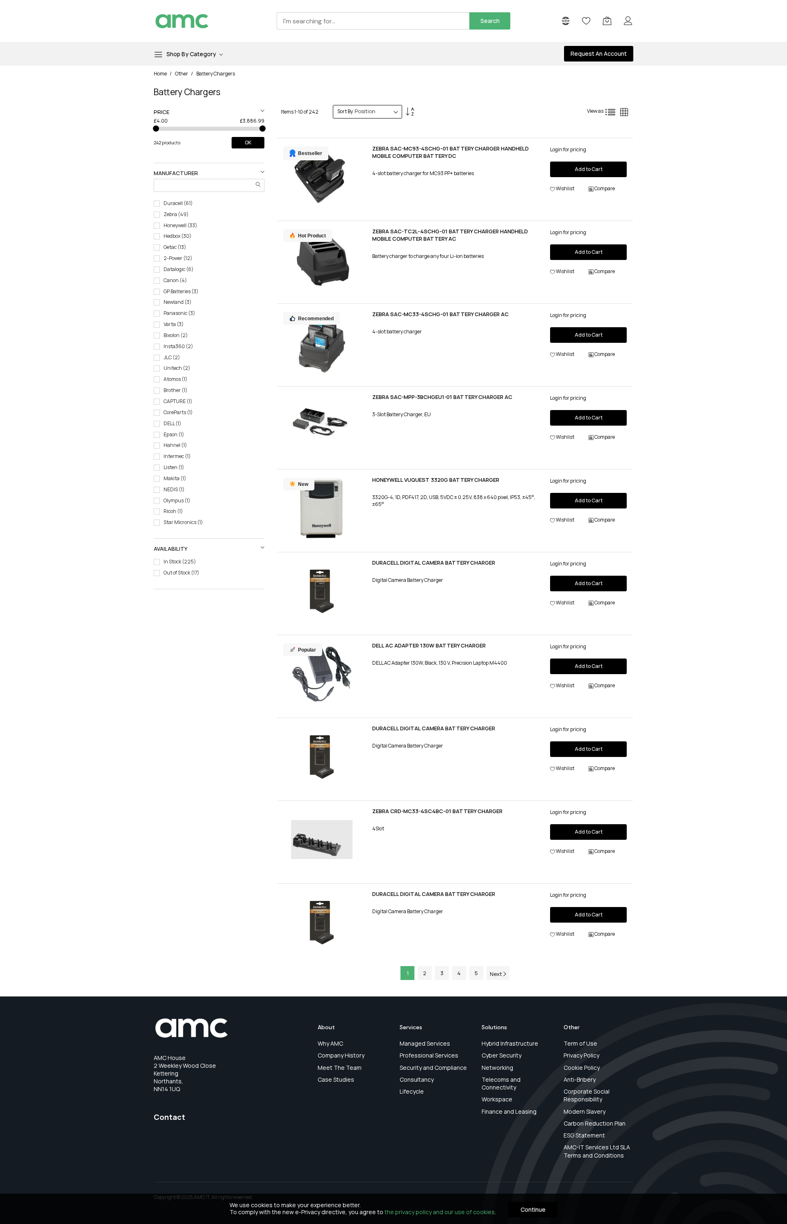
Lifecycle (412, 1091)
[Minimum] (156, 128)
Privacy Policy (581, 1055)
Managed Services (425, 1043)
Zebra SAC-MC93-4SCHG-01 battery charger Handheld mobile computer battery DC (450, 152)
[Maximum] (262, 128)
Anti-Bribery (580, 1079)
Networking (497, 1067)
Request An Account (599, 53)
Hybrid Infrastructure (510, 1043)
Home (161, 73)
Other (182, 73)
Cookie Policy (582, 1067)
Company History (341, 1055)
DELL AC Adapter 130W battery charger (429, 645)
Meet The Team (340, 1067)
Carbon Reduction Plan (595, 1123)
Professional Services (429, 1055)
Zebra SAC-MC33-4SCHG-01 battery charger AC (440, 314)
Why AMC (330, 1043)
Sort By (345, 111)
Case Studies (336, 1079)
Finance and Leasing (509, 1111)
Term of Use (580, 1043)
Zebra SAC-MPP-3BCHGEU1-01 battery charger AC (442, 397)
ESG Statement (584, 1135)
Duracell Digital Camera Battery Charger (433, 562)
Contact (169, 1117)
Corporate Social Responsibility (587, 1095)
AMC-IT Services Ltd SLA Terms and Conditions (597, 1151)
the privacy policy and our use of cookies (439, 1212)
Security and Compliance (433, 1067)
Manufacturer (176, 173)
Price (161, 112)
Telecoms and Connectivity (501, 1083)
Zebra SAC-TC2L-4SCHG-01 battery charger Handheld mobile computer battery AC (450, 235)
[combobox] (373, 21)
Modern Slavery (584, 1111)
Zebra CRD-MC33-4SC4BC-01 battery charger (437, 811)
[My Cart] (607, 21)
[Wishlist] (586, 21)
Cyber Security (501, 1055)
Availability (170, 548)
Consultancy (417, 1079)
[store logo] (182, 21)
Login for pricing (568, 149)
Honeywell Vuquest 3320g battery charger (435, 479)
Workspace (497, 1099)
